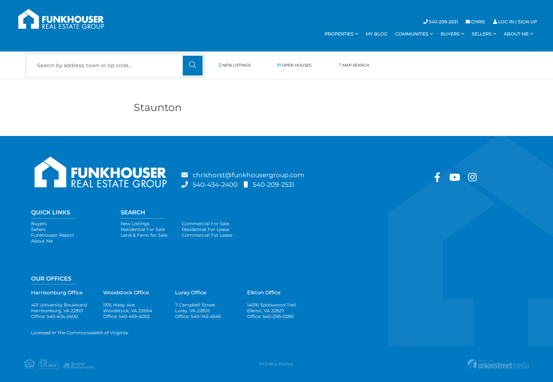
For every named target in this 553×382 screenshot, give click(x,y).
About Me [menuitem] (516, 34)
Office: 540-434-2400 (54, 316)
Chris (478, 22)
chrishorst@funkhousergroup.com (248, 175)
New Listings (236, 65)
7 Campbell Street (195, 308)
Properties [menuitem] (339, 34)
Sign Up (527, 22)
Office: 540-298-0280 (270, 316)
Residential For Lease (205, 229)
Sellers (38, 229)
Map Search (355, 65)
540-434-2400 (215, 184)
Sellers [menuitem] (482, 34)
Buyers (39, 224)
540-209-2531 (443, 22)
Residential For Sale (143, 229)
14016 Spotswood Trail (271, 308)
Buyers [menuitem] (450, 34)
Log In (506, 22)
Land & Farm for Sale (144, 235)
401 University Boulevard (59, 308)
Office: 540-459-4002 (126, 316)
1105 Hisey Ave (127, 308)
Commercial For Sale (205, 224)
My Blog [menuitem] (377, 34)
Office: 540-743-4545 (198, 316)
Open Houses (296, 65)
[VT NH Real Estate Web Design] (445, 364)
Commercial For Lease (207, 235)
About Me (42, 241)
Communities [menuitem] (412, 34)
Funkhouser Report (52, 235)
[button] (193, 66)
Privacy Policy (276, 364)
